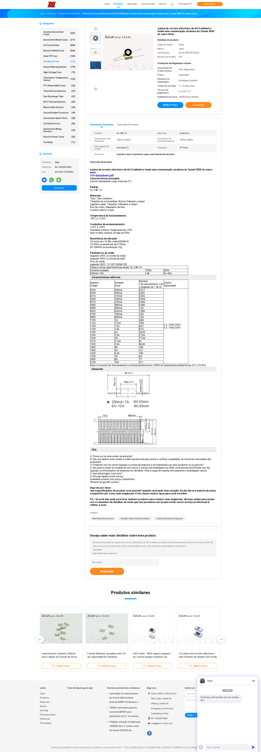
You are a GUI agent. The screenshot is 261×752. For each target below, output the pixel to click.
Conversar (59, 188)
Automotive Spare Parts (59, 118)
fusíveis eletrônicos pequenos (169, 519)
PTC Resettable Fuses (59, 85)
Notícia (43, 706)
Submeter (107, 571)
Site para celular (48, 714)
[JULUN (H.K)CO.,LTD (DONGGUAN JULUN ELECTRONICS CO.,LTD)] (51, 4)
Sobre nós (45, 702)
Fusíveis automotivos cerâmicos (123, 688)
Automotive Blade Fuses (59, 40)
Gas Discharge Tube (59, 96)
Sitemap (44, 710)
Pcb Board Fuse (59, 61)
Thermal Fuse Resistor (59, 91)
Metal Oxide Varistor (59, 107)
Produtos (44, 698)
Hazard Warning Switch (59, 67)
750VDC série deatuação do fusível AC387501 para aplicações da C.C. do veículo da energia (124, 712)
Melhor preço (170, 105)
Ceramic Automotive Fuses (59, 33)
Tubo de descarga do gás (80, 688)
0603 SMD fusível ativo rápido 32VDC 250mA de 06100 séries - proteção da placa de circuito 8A (105, 657)
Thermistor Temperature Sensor (59, 79)
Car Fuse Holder (59, 45)
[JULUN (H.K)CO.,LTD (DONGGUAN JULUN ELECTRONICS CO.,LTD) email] (44, 179)
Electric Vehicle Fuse (59, 50)
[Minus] (253, 681)
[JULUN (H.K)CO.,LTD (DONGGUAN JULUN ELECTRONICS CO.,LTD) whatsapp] (51, 179)
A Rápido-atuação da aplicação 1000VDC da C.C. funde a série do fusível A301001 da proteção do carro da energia (124, 726)
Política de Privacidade (45, 721)
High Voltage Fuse (59, 72)
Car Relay (59, 142)
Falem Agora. (210, 4)
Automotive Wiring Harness (59, 130)
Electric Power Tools (59, 137)
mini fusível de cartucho (103, 519)
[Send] (253, 747)
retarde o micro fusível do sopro (135, 519)
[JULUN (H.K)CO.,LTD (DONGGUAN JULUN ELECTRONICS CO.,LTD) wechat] (58, 179)
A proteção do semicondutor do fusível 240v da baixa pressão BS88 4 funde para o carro (123, 698)
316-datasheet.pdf (102, 175)
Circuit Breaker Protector (59, 112)
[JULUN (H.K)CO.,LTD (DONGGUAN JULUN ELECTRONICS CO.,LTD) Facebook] (149, 733)
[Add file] (201, 747)
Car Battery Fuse (59, 123)
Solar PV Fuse (59, 56)
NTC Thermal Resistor (59, 102)
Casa (42, 693)
